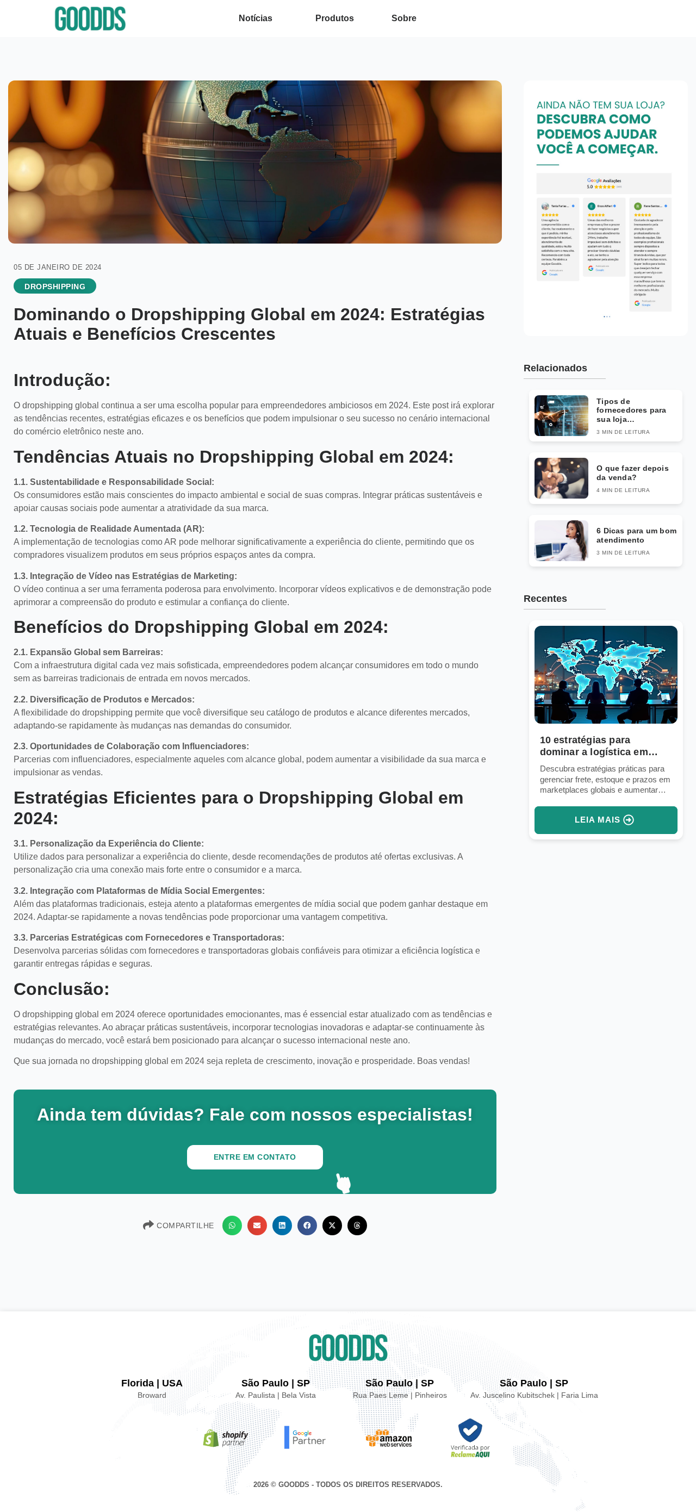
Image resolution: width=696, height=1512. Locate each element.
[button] (232, 1225)
